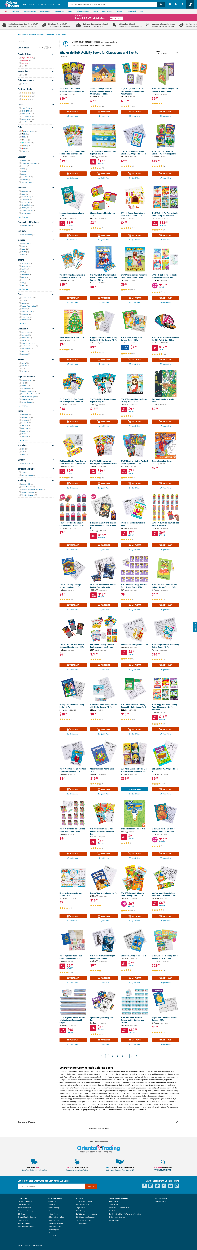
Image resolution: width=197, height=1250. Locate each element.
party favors (115, 1082)
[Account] (182, 4)
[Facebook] (144, 1186)
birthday (87, 1090)
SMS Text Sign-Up (24, 1223)
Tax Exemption (53, 1229)
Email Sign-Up (23, 1220)
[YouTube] (170, 1186)
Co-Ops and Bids (24, 1204)
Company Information (84, 1201)
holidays (102, 1093)
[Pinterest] (157, 1186)
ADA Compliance (54, 1233)
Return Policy (53, 1214)
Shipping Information (56, 1217)
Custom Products (160, 1201)
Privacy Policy (114, 1201)
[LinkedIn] (150, 1186)
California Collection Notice (119, 1208)
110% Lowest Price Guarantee (86, 1214)
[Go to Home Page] (18, 34)
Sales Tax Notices (54, 1226)
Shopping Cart (53, 1220)
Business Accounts (24, 1208)
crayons (90, 1074)
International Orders (55, 1223)
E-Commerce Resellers (117, 1217)
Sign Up (91, 1186)
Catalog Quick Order (25, 1201)
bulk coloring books (75, 1074)
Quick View (74, 116)
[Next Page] (137, 1056)
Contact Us (52, 1201)
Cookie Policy (114, 1220)
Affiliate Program (82, 1211)
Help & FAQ (52, 1204)
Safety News (113, 1211)
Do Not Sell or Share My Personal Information (125, 1214)
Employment (80, 1208)
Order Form (52, 1211)
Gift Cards (21, 1214)
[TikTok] (164, 1186)
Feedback (195, 627)
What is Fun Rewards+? (26, 1226)
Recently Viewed (27, 1122)
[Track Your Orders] (170, 4)
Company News (81, 1223)
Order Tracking (53, 1208)
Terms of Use (113, 1204)
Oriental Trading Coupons (27, 1217)
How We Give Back (82, 1204)
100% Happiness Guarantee (85, 1217)
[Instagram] (177, 1186)
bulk (75, 1082)
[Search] (161, 4)
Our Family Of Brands (83, 1220)
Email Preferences (54, 1236)
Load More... (23, 217)
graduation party (109, 1107)
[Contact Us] (176, 4)
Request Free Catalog (25, 1211)
